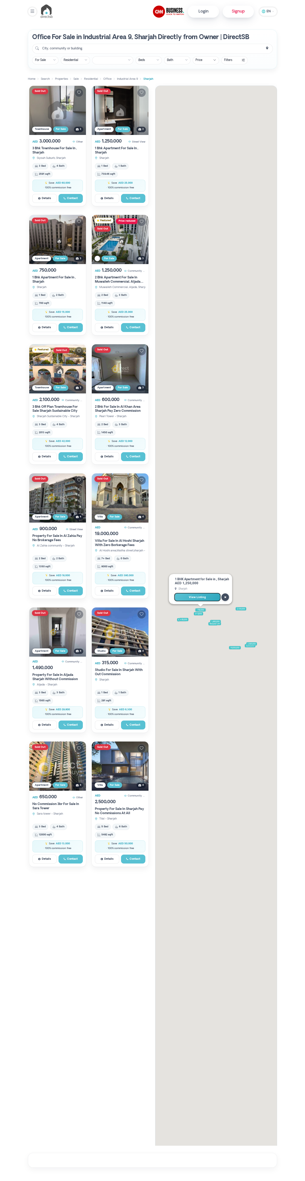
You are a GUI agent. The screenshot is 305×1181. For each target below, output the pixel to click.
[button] (200, 610)
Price (199, 60)
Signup (238, 11)
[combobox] (152, 49)
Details (46, 198)
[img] (57, 110)
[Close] (225, 597)
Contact (72, 198)
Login (203, 11)
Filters (228, 60)
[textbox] (61, 49)
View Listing (197, 597)
